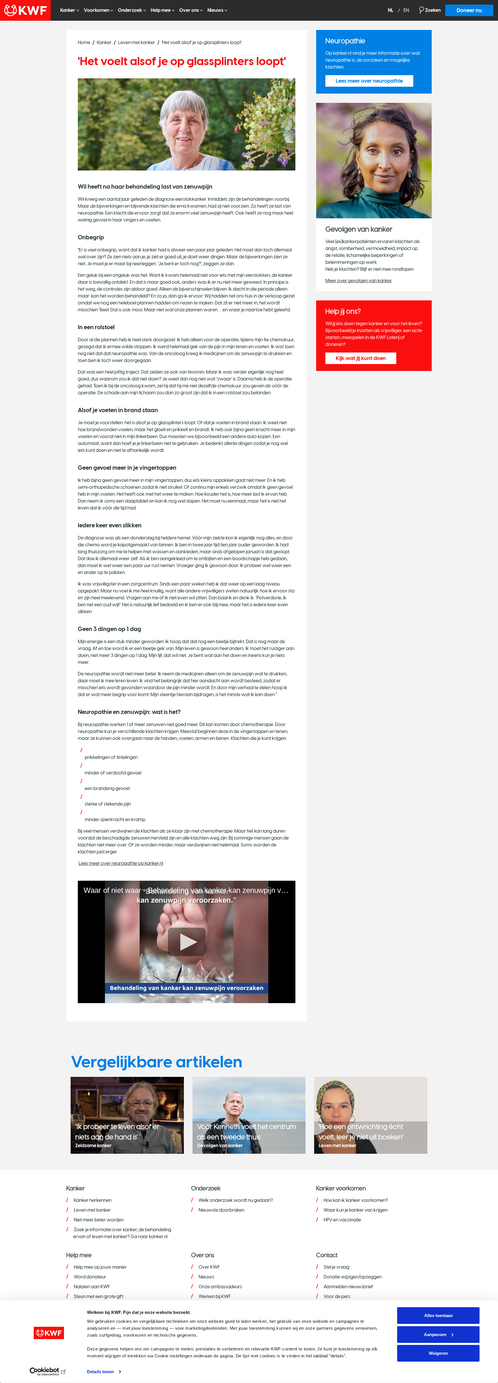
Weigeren (438, 1353)
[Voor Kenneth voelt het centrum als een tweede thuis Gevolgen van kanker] (249, 1114)
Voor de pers (337, 1296)
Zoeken (433, 10)
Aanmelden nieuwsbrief (348, 1286)
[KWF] (28, 10)
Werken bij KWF (215, 1296)
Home (84, 42)
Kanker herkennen (93, 1200)
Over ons (189, 10)
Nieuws (215, 10)
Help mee (161, 10)
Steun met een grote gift (98, 1296)
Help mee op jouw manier (100, 1267)
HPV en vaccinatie (342, 1220)
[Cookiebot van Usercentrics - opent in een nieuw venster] (49, 1371)
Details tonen (100, 1371)
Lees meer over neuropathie (369, 81)
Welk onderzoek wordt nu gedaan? (236, 1200)
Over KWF (209, 1267)
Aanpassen (435, 1334)
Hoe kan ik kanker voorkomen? (356, 1200)
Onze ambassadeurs (220, 1286)
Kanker (67, 10)
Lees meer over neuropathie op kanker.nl (121, 863)
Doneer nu (469, 10)
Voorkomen (96, 10)
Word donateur (90, 1277)
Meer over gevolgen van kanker (358, 280)
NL (391, 10)
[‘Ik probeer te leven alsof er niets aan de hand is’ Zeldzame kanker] (127, 1114)
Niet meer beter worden (99, 1220)
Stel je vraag (336, 1267)
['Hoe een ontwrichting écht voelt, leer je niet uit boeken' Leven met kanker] (370, 1114)
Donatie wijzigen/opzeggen (353, 1277)
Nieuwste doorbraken (221, 1210)
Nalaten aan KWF (92, 1286)
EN (406, 10)
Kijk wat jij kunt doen (361, 358)
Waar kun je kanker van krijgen (356, 1210)
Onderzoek (130, 10)
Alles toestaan (438, 1315)
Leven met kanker (136, 42)
